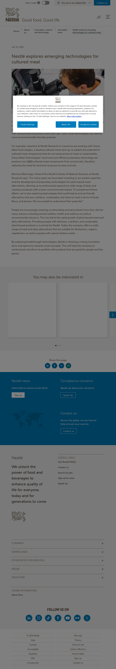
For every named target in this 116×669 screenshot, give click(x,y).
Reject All (66, 124)
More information (74, 116)
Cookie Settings (27, 124)
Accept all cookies (89, 124)
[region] (58, 114)
